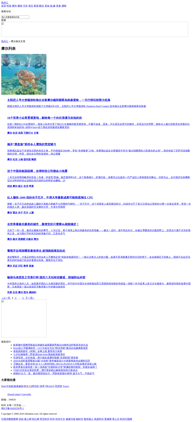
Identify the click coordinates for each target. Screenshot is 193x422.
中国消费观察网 (9, 419)
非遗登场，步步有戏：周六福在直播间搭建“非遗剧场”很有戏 (45, 357)
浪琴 (42, 386)
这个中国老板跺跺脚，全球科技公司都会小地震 (37, 171)
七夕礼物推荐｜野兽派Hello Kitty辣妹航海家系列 (39, 354)
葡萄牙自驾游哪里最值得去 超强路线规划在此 (36, 250)
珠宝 (30, 6)
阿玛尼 (35, 386)
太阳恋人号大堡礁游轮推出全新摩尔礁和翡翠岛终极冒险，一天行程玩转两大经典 (58, 100)
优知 (21, 419)
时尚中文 (60, 419)
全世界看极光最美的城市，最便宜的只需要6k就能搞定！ (43, 224)
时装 (9, 6)
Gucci (66, 386)
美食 (58, 6)
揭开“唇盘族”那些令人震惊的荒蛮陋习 (31, 144)
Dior (3, 386)
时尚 (52, 419)
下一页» (29, 298)
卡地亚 (9, 386)
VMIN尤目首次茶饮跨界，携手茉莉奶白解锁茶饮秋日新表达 (45, 370)
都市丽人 (88, 419)
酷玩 (41, 6)
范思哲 (58, 386)
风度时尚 (99, 419)
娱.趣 (52, 6)
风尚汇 (4, 2)
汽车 (25, 6)
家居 (36, 6)
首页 (3, 6)
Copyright (26, 394)
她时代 (79, 419)
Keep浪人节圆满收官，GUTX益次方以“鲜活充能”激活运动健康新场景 (50, 348)
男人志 (115, 419)
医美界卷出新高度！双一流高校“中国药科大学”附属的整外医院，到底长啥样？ (55, 367)
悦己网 (35, 419)
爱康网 (108, 419)
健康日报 (70, 419)
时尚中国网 (126, 419)
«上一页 (6, 298)
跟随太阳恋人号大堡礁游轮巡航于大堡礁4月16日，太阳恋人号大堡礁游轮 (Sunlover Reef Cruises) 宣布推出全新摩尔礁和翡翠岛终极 (76, 106)
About (10, 394)
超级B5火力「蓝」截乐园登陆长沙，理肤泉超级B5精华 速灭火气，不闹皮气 (53, 373)
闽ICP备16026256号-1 (12, 408)
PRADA (50, 386)
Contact (17, 394)
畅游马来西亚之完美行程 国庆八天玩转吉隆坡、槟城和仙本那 (46, 277)
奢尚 (14, 6)
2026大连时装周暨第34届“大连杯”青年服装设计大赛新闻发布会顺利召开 (51, 360)
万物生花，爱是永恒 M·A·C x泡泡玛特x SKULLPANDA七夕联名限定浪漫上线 (54, 364)
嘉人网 (27, 419)
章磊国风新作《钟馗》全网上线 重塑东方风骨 (37, 351)
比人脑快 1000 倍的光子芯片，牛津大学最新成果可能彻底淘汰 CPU (50, 197)
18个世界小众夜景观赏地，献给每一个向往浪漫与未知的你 (44, 117)
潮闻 (64, 6)
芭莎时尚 (44, 419)
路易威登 (18, 386)
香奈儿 (27, 386)
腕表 (19, 6)
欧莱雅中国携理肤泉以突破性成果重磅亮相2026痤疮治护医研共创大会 (50, 345)
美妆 (47, 6)
